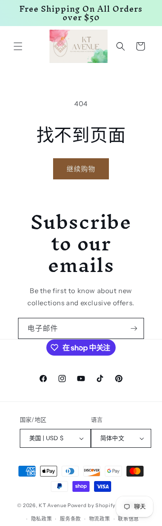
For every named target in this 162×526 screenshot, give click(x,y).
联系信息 (128, 519)
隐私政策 (41, 519)
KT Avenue (52, 505)
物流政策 (99, 519)
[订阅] (134, 328)
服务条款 (70, 519)
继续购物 (81, 169)
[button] (18, 46)
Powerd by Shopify (92, 505)
